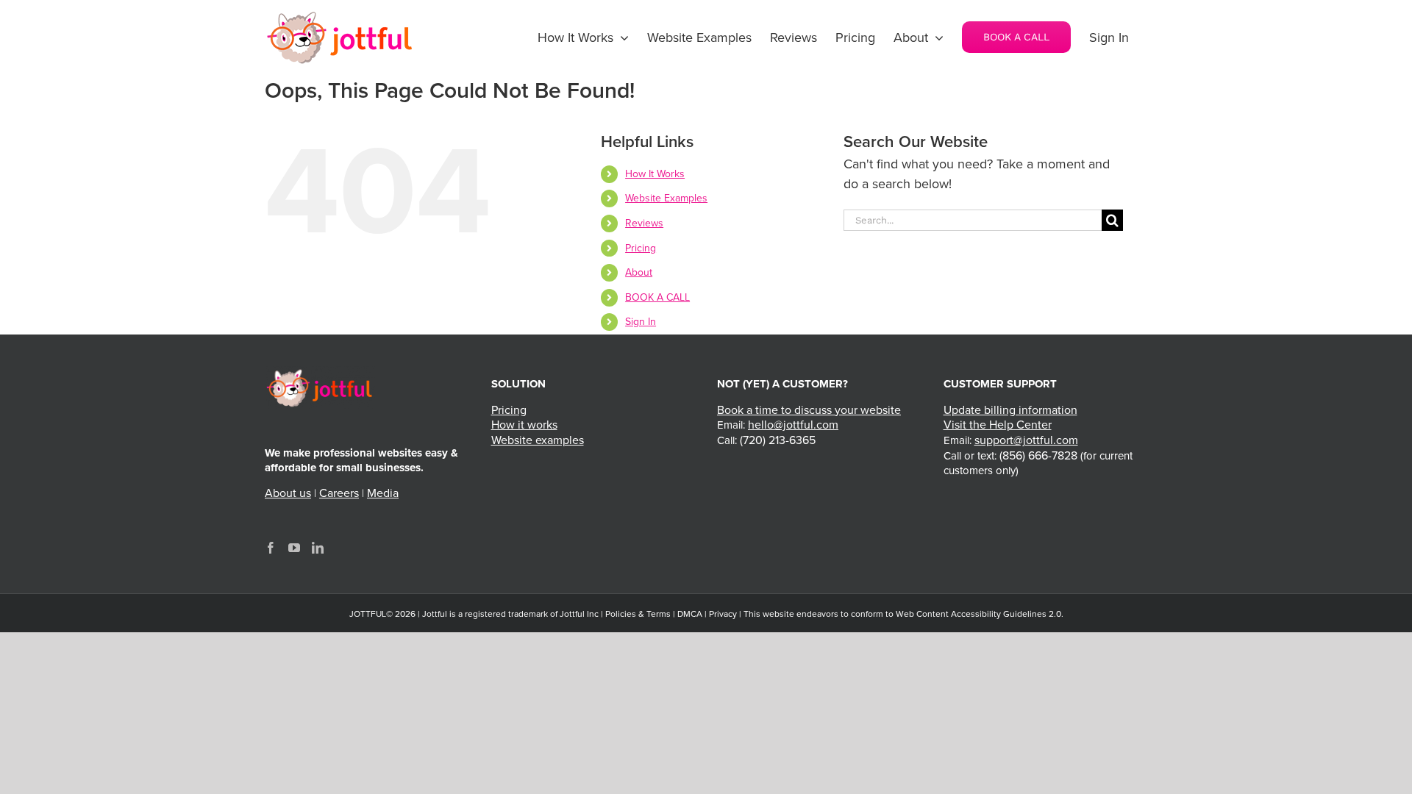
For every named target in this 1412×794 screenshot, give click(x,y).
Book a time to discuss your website (809, 410)
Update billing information (1010, 410)
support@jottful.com (1026, 440)
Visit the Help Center (998, 425)
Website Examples (666, 198)
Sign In (640, 321)
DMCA (689, 614)
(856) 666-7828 (1038, 455)
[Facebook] (271, 548)
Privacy (723, 614)
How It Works (655, 174)
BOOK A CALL (657, 297)
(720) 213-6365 (778, 440)
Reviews (644, 223)
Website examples (537, 440)
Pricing (640, 248)
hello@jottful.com (793, 425)
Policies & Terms (638, 614)
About (638, 272)
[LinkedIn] (318, 548)
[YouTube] (294, 548)
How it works (524, 425)
